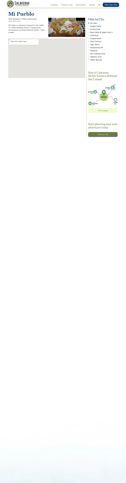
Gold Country (95, 41)
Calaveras (94, 35)
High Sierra (94, 44)
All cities (93, 23)
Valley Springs (96, 60)
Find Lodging (103, 111)
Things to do (66, 5)
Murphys (93, 51)
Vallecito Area (95, 57)
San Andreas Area (97, 54)
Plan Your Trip (111, 5)
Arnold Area (95, 29)
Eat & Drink (81, 5)
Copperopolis (95, 38)
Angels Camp (95, 26)
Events (92, 5)
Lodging (54, 5)
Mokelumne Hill (96, 48)
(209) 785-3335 (14, 21)
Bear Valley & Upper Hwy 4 (101, 32)
